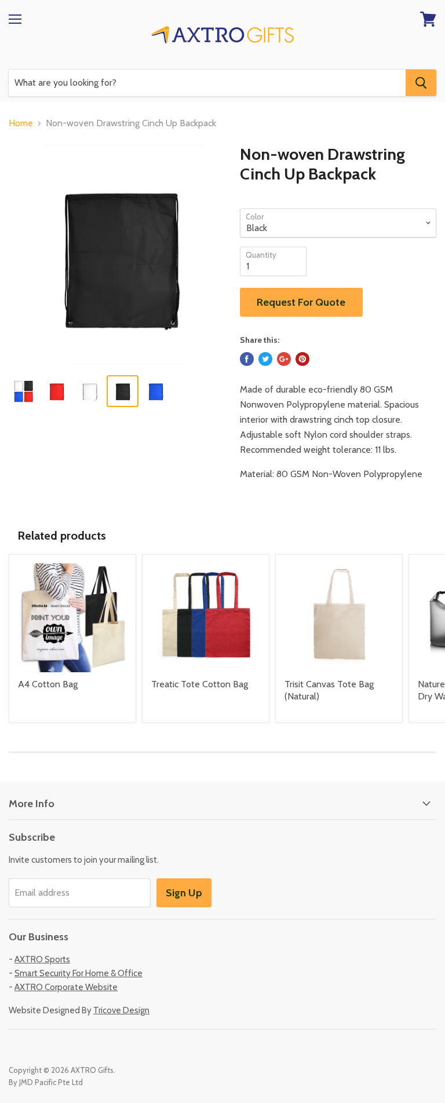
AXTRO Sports (42, 959)
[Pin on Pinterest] (302, 359)
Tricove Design (121, 1010)
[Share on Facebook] (247, 359)
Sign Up (184, 892)
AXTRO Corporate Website (66, 987)
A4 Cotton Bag (48, 684)
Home (21, 123)
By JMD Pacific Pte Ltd (46, 1082)
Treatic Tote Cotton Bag (199, 684)
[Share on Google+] (284, 359)
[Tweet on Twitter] (265, 359)
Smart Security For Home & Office (78, 973)
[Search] (421, 82)
